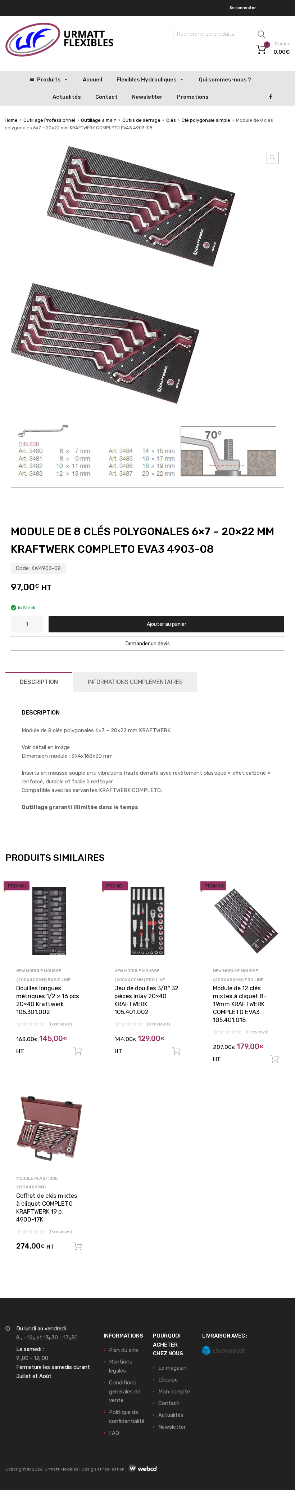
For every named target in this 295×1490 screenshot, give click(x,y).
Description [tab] (39, 682)
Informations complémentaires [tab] (135, 682)
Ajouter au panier (166, 624)
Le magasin (172, 1368)
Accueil (92, 79)
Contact (106, 97)
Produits (49, 79)
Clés (171, 120)
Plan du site (123, 1350)
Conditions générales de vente (124, 1391)
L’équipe (168, 1379)
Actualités (67, 97)
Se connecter (243, 7)
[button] (273, 158)
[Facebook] (271, 97)
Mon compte (174, 1391)
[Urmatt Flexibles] (59, 55)
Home (11, 120)
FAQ (114, 1433)
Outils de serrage (141, 120)
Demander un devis (148, 643)
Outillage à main (99, 120)
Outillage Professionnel (49, 120)
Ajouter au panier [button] (77, 1051)
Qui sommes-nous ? (225, 79)
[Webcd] (142, 1468)
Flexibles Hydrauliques (147, 79)
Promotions (193, 97)
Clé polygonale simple (206, 120)
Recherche (262, 35)
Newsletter (147, 97)
